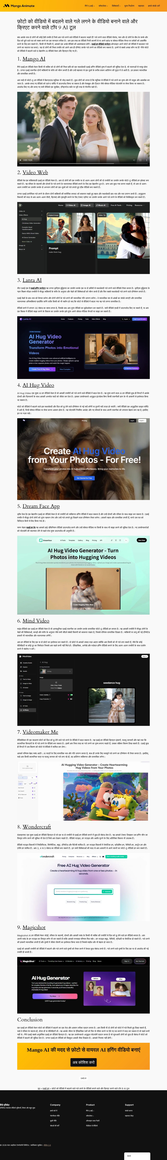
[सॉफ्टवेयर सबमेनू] (107, 6)
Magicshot (34, 927)
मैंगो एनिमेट (5, 1105)
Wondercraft (37, 826)
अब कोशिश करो (84, 1062)
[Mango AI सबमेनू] (94, 6)
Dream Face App (41, 506)
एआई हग (83, 1078)
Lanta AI (32, 280)
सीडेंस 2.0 (47, 1145)
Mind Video (36, 620)
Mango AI (34, 58)
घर (39, 1088)
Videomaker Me (40, 732)
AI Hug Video (38, 385)
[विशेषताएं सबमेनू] (120, 6)
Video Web (35, 172)
